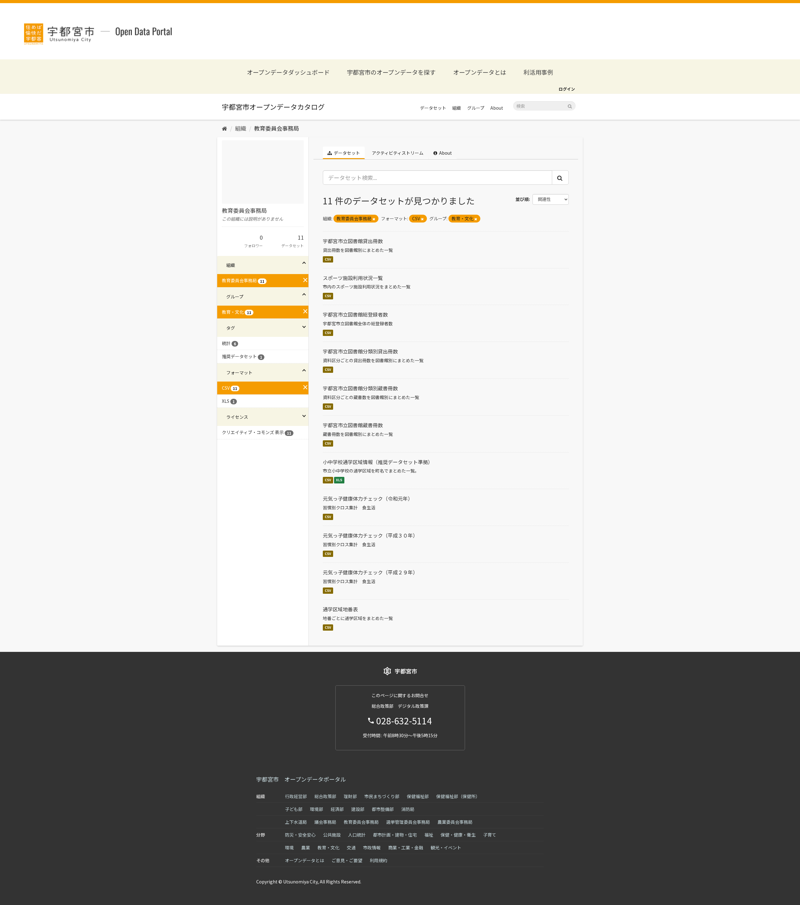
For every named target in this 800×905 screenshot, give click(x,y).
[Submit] (569, 105)
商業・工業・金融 (405, 847)
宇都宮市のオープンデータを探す (391, 72)
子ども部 (293, 809)
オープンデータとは (479, 72)
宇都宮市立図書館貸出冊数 (353, 241)
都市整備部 (383, 809)
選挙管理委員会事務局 (408, 822)
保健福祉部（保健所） (458, 796)
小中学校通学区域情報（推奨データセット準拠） (378, 462)
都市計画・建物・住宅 (395, 835)
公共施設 (332, 835)
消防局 (407, 809)
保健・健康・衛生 (458, 835)
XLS (339, 480)
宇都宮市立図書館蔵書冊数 (353, 425)
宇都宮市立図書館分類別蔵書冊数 (360, 388)
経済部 (337, 809)
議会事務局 (325, 822)
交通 (351, 847)
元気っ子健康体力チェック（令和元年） (368, 498)
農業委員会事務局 (455, 822)
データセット (433, 108)
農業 (305, 847)
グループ (475, 108)
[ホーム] (224, 128)
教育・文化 (328, 847)
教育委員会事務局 (276, 128)
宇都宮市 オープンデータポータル (301, 779)
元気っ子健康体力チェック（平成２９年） (370, 572)
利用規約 (378, 860)
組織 (456, 108)
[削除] (373, 218)
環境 (289, 847)
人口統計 (357, 835)
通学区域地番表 (340, 609)
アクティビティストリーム (397, 153)
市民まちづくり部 (381, 796)
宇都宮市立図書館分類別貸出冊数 (360, 351)
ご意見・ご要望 (347, 860)
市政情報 (372, 847)
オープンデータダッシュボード (288, 72)
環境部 (316, 809)
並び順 (522, 199)
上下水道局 (296, 822)
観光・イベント (446, 847)
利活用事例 (538, 72)
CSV (328, 259)
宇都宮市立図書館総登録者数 (355, 314)
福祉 (428, 835)
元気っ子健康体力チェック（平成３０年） (370, 535)
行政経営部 (296, 796)
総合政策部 (325, 796)
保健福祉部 (418, 796)
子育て (489, 835)
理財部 (350, 796)
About (496, 108)
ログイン (567, 89)
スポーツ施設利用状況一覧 (353, 278)
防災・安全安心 (300, 835)
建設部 (357, 809)
